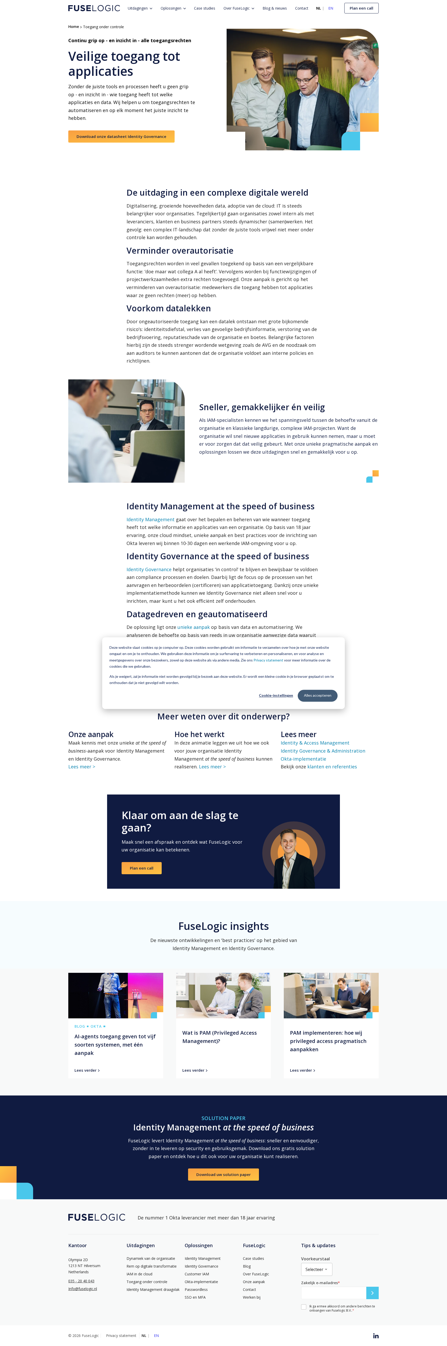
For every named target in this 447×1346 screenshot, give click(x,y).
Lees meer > (81, 766)
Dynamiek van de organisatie (150, 1258)
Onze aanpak (254, 1282)
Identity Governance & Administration (323, 751)
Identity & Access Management (315, 743)
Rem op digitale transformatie (151, 1266)
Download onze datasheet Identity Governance (121, 136)
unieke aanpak (193, 627)
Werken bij (251, 1297)
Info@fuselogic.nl (82, 1289)
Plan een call (361, 8)
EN (330, 8)
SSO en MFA (195, 1297)
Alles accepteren (317, 695)
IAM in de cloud (139, 1274)
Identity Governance (149, 569)
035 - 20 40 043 (81, 1281)
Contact (301, 8)
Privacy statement (268, 660)
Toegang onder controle (146, 1282)
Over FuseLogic (237, 8)
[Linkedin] (376, 1335)
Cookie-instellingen (276, 695)
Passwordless (196, 1289)
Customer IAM (197, 1274)
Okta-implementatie (303, 759)
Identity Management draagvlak (153, 1289)
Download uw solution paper (223, 1174)
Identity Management (150, 519)
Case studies (204, 8)
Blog (247, 1266)
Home (73, 26)
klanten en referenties (332, 766)
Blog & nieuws (275, 8)
